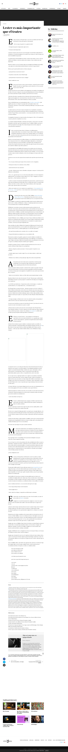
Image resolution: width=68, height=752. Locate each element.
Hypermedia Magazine (36, 654)
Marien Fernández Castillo (22, 655)
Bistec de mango (6, 711)
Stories (58, 8)
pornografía (36, 467)
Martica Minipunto (26, 640)
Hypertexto (22, 8)
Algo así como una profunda (30, 636)
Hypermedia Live (30, 8)
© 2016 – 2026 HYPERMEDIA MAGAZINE (59, 740)
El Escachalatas (34, 711)
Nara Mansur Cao (15, 656)
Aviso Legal (31, 740)
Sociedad (38, 8)
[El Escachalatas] (37, 706)
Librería (64, 8)
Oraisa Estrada (20, 724)
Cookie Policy (41, 750)
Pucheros (22, 498)
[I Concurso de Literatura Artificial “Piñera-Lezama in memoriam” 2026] (9, 719)
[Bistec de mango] (9, 706)
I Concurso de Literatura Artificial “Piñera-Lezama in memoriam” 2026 (8, 725)
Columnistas (15, 8)
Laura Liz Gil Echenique (12, 655)
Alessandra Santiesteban (14, 654)
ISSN (46, 740)
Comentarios (37, 740)
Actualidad (3, 8)
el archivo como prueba (34, 102)
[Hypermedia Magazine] (34, 4)
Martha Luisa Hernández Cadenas (33, 655)
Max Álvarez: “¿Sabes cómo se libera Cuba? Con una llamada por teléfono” (23, 712)
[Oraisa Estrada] (23, 719)
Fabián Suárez (30, 654)
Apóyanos (50, 740)
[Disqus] (23, 681)
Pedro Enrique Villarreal (23, 656)
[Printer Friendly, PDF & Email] (43, 653)
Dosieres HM (44, 8)
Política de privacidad (24, 740)
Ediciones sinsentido (12, 598)
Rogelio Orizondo (35, 656)
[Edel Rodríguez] (37, 719)
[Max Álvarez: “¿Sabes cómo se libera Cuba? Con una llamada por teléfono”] (23, 706)
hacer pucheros (33, 310)
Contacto (42, 740)
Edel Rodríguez (34, 724)
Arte (9, 8)
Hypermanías (52, 8)
